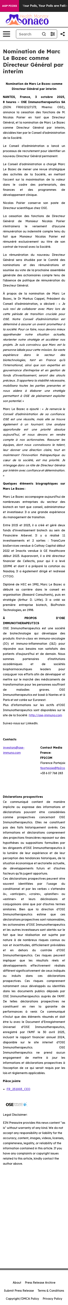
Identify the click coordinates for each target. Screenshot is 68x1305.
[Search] (44, 34)
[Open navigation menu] (6, 34)
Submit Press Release (19, 1290)
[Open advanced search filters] (52, 34)
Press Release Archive (40, 1282)
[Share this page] (62, 34)
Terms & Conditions (51, 1290)
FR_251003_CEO (18, 1089)
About (17, 1282)
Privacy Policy (52, 1298)
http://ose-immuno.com (45, 715)
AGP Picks (9, 5)
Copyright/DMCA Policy (22, 1298)
